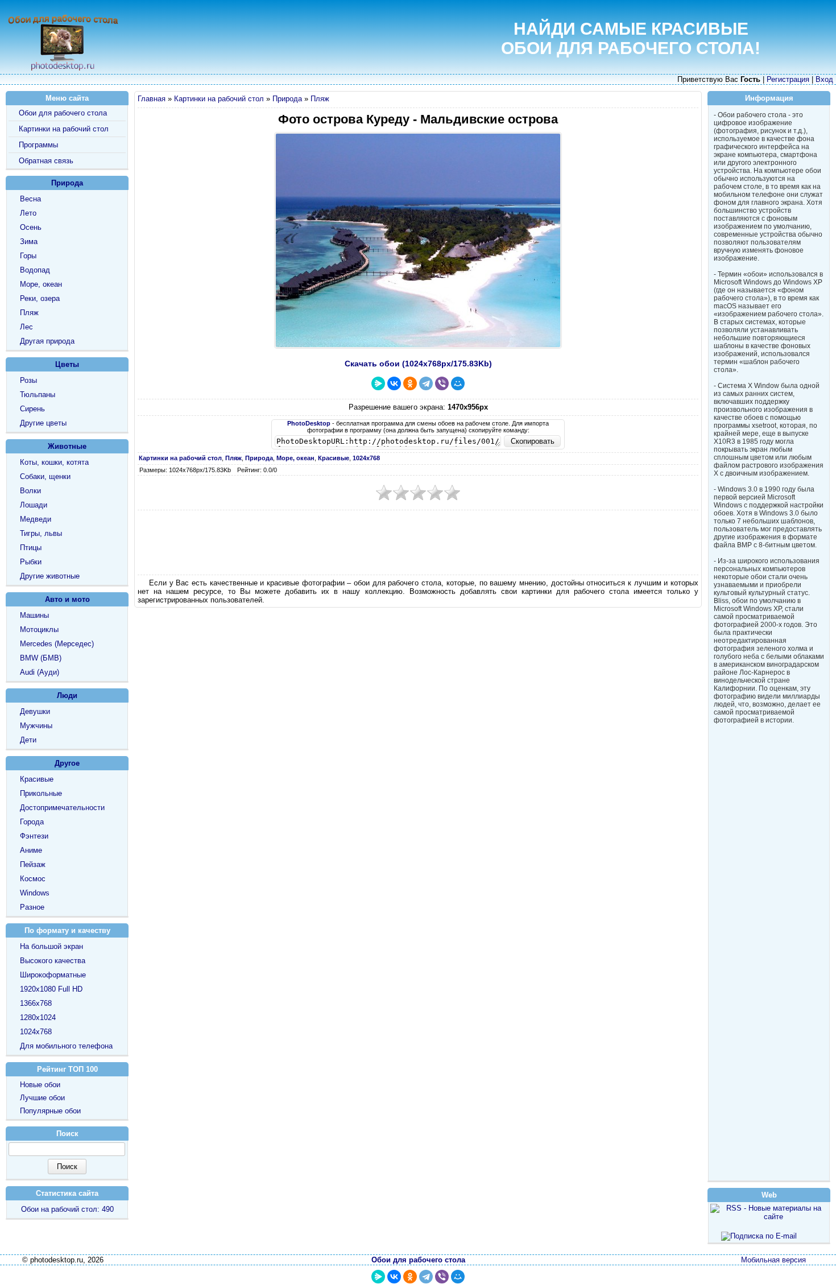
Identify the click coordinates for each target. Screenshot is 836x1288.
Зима (29, 241)
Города (32, 822)
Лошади (33, 505)
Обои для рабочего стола (63, 113)
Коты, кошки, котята (54, 462)
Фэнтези (34, 836)
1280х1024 (38, 1017)
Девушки (35, 711)
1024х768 (36, 1031)
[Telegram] (426, 383)
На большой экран (51, 946)
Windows (34, 893)
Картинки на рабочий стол (219, 98)
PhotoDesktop (308, 423)
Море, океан (41, 284)
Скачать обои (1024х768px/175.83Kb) (418, 363)
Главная (151, 98)
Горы (28, 255)
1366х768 (36, 1003)
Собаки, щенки (45, 476)
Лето (28, 213)
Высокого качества (52, 960)
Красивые (36, 779)
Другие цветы (43, 423)
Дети (28, 740)
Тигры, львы (41, 533)
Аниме (31, 850)
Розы (28, 380)
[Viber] (442, 383)
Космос (32, 878)
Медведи (35, 519)
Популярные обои (50, 1111)
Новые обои (40, 1084)
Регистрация (788, 79)
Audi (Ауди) (39, 672)
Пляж (320, 98)
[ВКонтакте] (394, 383)
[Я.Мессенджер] (378, 383)
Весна (30, 199)
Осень (31, 227)
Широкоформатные (53, 975)
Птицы (31, 547)
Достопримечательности (62, 807)
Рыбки (31, 562)
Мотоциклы (39, 629)
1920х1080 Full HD (51, 989)
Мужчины (36, 725)
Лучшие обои (42, 1097)
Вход (824, 79)
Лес (26, 327)
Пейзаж (32, 864)
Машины (34, 615)
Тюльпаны (37, 394)
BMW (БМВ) (40, 658)
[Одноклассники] (410, 383)
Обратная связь (46, 160)
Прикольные (41, 793)
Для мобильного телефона (66, 1046)
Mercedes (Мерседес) (57, 643)
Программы (38, 145)
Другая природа (47, 341)
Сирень (32, 408)
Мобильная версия (773, 1260)
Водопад (35, 270)
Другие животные (50, 576)
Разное (32, 907)
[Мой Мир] (458, 383)
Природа (287, 98)
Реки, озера (40, 298)
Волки (30, 490)
